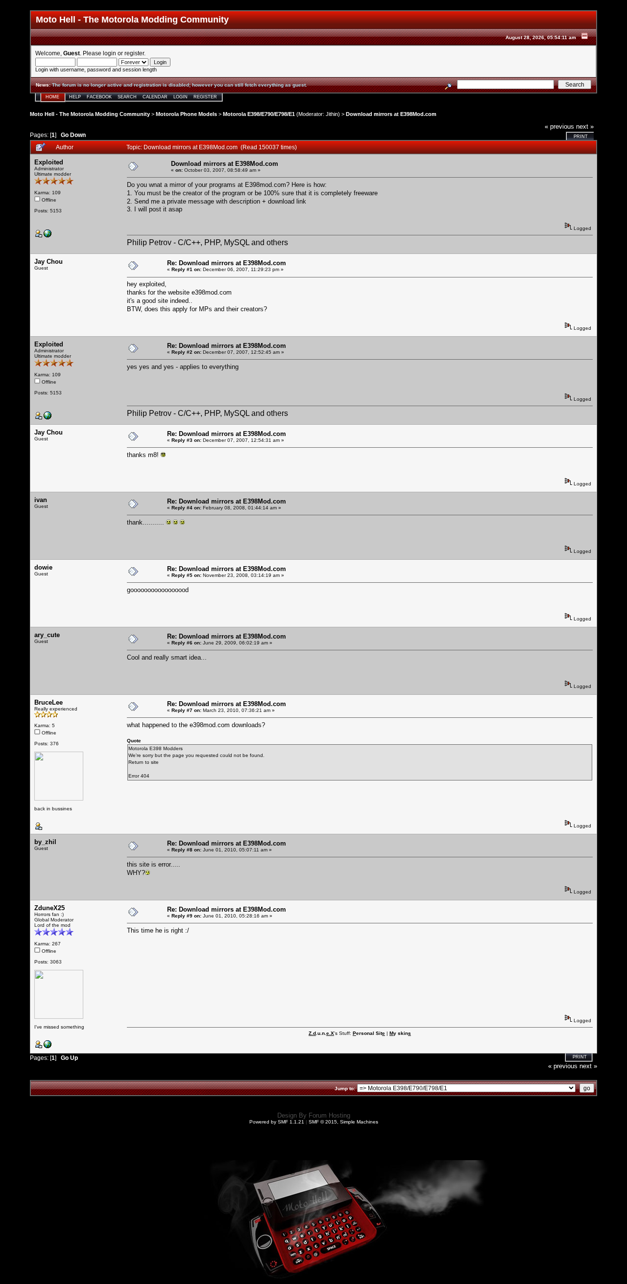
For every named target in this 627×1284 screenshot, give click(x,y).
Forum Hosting (329, 1115)
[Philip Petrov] (47, 235)
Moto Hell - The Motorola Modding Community (90, 114)
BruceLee (48, 702)
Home (52, 96)
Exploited (48, 162)
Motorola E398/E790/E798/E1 (259, 114)
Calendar (155, 96)
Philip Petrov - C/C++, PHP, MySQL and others (207, 242)
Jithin (332, 114)
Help (75, 96)
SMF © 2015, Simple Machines (343, 1121)
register (134, 53)
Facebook (99, 96)
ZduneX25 (49, 908)
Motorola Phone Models (186, 114)
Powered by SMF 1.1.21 (276, 1121)
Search (127, 96)
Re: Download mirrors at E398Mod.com (226, 263)
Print (581, 136)
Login (180, 96)
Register (205, 96)
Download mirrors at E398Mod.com (391, 114)
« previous (559, 126)
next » (585, 126)
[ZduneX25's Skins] (47, 1046)
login (109, 53)
